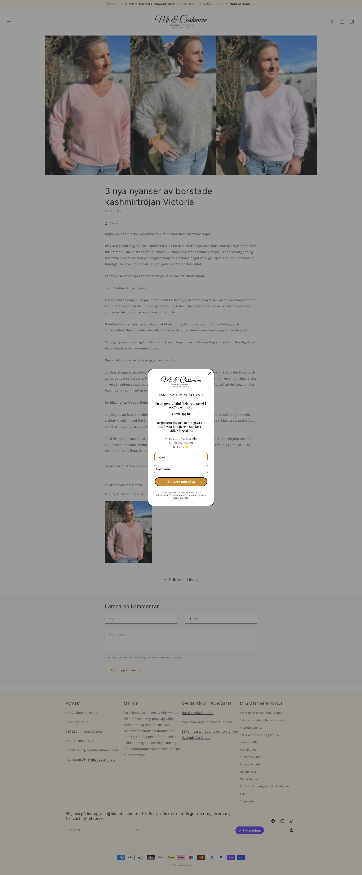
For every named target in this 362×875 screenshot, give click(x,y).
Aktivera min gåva (181, 482)
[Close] (209, 374)
